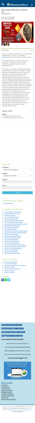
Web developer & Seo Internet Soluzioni (20, 410)
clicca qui (29, 408)
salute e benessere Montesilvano (14, 245)
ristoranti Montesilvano (11, 243)
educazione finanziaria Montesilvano (15, 224)
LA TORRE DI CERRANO (10, 264)
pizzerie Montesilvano (11, 239)
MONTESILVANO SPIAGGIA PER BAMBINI (15, 265)
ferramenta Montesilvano (12, 226)
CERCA (17, 192)
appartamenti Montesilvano (12, 212)
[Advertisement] (17, 142)
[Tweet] (9, 279)
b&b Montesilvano (9, 215)
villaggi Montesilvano (11, 252)
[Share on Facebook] (2, 279)
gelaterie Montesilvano (11, 227)
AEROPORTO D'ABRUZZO (10, 262)
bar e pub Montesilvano (11, 217)
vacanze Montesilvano (11, 250)
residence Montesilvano (11, 241)
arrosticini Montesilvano (12, 214)
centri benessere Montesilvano (14, 220)
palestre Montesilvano (11, 234)
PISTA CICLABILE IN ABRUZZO (12, 269)
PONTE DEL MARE (9, 271)
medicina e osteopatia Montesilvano (15, 233)
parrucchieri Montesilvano (12, 236)
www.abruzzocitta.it (7, 406)
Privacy (5, 410)
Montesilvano (6, 57)
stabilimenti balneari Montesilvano (15, 246)
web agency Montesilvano (12, 253)
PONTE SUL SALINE (9, 272)
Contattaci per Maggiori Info (17, 358)
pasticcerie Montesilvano (12, 238)
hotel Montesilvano (10, 229)
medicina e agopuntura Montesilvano (15, 231)
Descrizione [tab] (5, 50)
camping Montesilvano (11, 219)
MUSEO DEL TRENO (9, 267)
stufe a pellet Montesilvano (13, 248)
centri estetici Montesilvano (13, 222)
